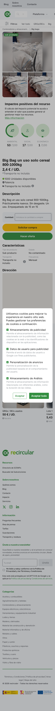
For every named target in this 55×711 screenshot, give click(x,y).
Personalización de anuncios (26, 362)
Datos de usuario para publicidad (29, 349)
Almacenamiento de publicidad (28, 329)
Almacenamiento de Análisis (26, 378)
